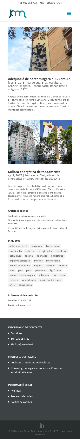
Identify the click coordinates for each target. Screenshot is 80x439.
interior (38, 260)
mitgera (25, 86)
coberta (29, 251)
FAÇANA (13, 86)
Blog (45, 82)
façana (29, 255)
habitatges (57, 255)
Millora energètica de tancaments (34, 172)
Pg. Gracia (55, 270)
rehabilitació (29, 280)
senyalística (25, 284)
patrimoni (40, 270)
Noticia (63, 265)
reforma (14, 280)
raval (62, 275)
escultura (55, 82)
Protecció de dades (22, 396)
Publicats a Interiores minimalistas (27, 216)
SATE (24, 89)
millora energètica (20, 265)
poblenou (43, 275)
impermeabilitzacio (20, 260)
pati (20, 270)
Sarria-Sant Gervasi (50, 280)
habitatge (42, 255)
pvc (54, 275)
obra (12, 270)
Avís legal (16, 390)
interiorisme (53, 260)
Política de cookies (21, 402)
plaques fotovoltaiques (22, 275)
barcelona (33, 82)
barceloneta (53, 246)
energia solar (45, 251)
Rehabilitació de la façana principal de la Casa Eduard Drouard (37, 229)
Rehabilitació (40, 86)
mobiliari (50, 265)
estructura (16, 255)
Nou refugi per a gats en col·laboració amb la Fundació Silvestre (37, 222)
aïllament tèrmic (19, 246)
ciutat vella (16, 251)
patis (29, 270)
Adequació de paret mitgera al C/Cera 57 (39, 79)
